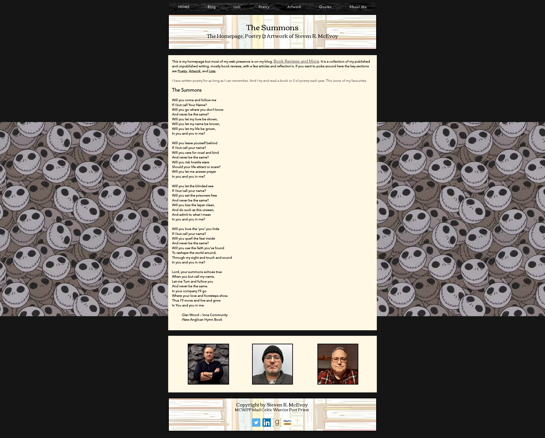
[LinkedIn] (266, 422)
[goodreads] (277, 422)
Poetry (182, 71)
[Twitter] (256, 422)
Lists (212, 71)
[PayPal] (287, 422)
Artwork (195, 71)
